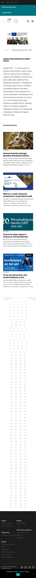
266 (20, 483)
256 (11, 477)
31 (26, 313)
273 (16, 489)
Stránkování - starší (31, 298)
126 (20, 379)
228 (11, 456)
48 (20, 325)
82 (26, 346)
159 (25, 402)
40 (22, 319)
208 (11, 441)
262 (20, 480)
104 (11, 364)
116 (11, 373)
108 (11, 367)
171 (25, 411)
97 (16, 358)
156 (11, 402)
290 (20, 501)
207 (25, 438)
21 (26, 307)
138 (20, 388)
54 (26, 328)
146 (20, 394)
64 (12, 337)
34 (18, 316)
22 (10, 310)
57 (18, 331)
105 (16, 364)
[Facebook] (22, 567)
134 (20, 385)
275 (25, 489)
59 (26, 331)
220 (11, 450)
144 (11, 394)
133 (16, 385)
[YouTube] (33, 567)
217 (16, 447)
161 (16, 405)
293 (16, 504)
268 (11, 486)
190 (20, 426)
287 (25, 498)
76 (22, 343)
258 (20, 477)
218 (20, 447)
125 (16, 379)
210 (21, 441)
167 (25, 408)
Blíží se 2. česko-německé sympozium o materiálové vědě (17, 195)
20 (22, 307)
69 (14, 340)
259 (25, 477)
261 (16, 480)
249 (16, 471)
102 (20, 361)
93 (16, 355)
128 (11, 382)
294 (20, 504)
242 (20, 465)
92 (12, 355)
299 (25, 507)
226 (20, 453)
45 (24, 322)
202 (20, 435)
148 (11, 397)
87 (26, 349)
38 (14, 319)
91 (24, 352)
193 (16, 429)
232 (11, 459)
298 (20, 507)
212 (11, 444)
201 (16, 435)
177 (16, 417)
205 (16, 438)
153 (16, 399)
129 (16, 382)
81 (22, 346)
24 (18, 310)
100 (11, 361)
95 (24, 355)
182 (20, 420)
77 (26, 343)
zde (12, 115)
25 (22, 310)
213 (16, 444)
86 (22, 349)
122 (20, 376)
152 (11, 399)
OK (18, 574)
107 (25, 364)
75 (18, 343)
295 (25, 504)
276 (11, 492)
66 (20, 337)
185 (16, 423)
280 (11, 495)
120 (11, 376)
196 (11, 432)
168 (11, 411)
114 (20, 370)
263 (25, 480)
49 (24, 325)
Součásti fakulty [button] (6, 13)
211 (25, 441)
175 (25, 414)
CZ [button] (2, 2)
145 (16, 394)
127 (25, 379)
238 (20, 462)
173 (16, 414)
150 (21, 397)
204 (11, 438)
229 (16, 456)
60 (12, 334)
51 (14, 328)
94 (20, 355)
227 (25, 453)
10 (21, 301)
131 (25, 382)
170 (21, 411)
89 (16, 352)
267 (25, 483)
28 (14, 313)
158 (20, 402)
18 (14, 307)
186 (20, 423)
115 (25, 370)
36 (26, 316)
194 (20, 429)
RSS (15, 567)
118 (20, 373)
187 (25, 423)
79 (14, 346)
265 (16, 483)
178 (20, 417)
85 (18, 349)
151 (25, 397)
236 (11, 462)
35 (22, 316)
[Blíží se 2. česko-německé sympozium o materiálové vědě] (18, 181)
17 (10, 307)
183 (25, 420)
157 (16, 402)
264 (11, 483)
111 (25, 367)
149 (16, 397)
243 (25, 465)
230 (21, 456)
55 (10, 331)
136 (11, 388)
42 (12, 322)
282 (20, 495)
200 (11, 435)
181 (16, 420)
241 (16, 465)
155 (25, 399)
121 (16, 376)
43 (16, 322)
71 (22, 340)
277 (16, 492)
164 (11, 408)
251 (25, 471)
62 (20, 334)
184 (11, 423)
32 (10, 316)
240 (11, 465)
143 (25, 391)
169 (16, 411)
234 (20, 459)
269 (16, 486)
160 (11, 405)
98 (20, 358)
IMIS (11, 2)
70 (18, 340)
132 (11, 385)
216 (11, 447)
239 (25, 462)
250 (21, 471)
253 (16, 474)
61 (16, 334)
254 (20, 474)
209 (16, 441)
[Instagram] (25, 567)
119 (25, 373)
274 (20, 489)
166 (20, 408)
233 (16, 459)
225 (16, 453)
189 (16, 426)
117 (16, 373)
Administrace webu (7, 567)
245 (16, 468)
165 (16, 408)
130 (21, 382)
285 (16, 498)
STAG (7, 2)
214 (20, 444)
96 (12, 358)
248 (11, 471)
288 (11, 501)
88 (12, 352)
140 (11, 391)
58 (22, 331)
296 (11, 507)
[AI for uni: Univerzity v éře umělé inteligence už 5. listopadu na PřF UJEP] (18, 262)
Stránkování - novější (6, 298)
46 (12, 325)
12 (10, 304)
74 (14, 343)
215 (25, 444)
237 (16, 462)
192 (11, 429)
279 (25, 492)
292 (11, 504)
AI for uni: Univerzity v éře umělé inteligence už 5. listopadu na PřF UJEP (15, 277)
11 (25, 301)
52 (18, 328)
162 (20, 405)
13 (14, 304)
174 (20, 414)
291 (25, 501)
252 (11, 474)
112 (11, 370)
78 (10, 346)
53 (22, 328)
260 (11, 480)
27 (10, 313)
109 (16, 367)
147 (25, 394)
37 (10, 319)
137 (16, 388)
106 (20, 364)
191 (25, 426)
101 (16, 361)
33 (14, 316)
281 (16, 495)
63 (24, 334)
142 (20, 391)
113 (16, 370)
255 (25, 474)
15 (22, 304)
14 (18, 304)
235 (25, 459)
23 (14, 310)
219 (25, 447)
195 (25, 429)
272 (11, 489)
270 (21, 486)
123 (25, 376)
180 (11, 420)
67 (24, 337)
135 (25, 385)
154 (20, 399)
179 (25, 417)
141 (16, 391)
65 (16, 337)
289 (16, 501)
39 (18, 319)
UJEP (16, 2)
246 (20, 468)
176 (11, 417)
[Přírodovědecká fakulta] (7, 20)
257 (16, 477)
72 (26, 340)
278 (20, 492)
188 (11, 426)
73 (10, 343)
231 (25, 456)
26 (26, 310)
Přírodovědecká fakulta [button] (9, 7)
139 (25, 388)
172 (11, 414)
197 (16, 432)
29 (18, 313)
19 (18, 307)
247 (25, 468)
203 (25, 435)
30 (22, 313)
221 (16, 450)
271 (25, 486)
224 (11, 453)
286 (20, 498)
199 (25, 432)
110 (21, 367)
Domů (6, 50)
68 (10, 340)
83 (10, 349)
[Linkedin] (29, 567)
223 (25, 450)
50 (10, 328)
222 (20, 450)
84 (14, 349)
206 (20, 438)
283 (25, 495)
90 (20, 352)
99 (24, 358)
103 (25, 361)
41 (26, 319)
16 (25, 304)
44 (20, 322)
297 (16, 507)
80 (18, 346)
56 (14, 331)
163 (25, 405)
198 (20, 432)
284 (11, 498)
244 (11, 468)
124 (11, 379)
